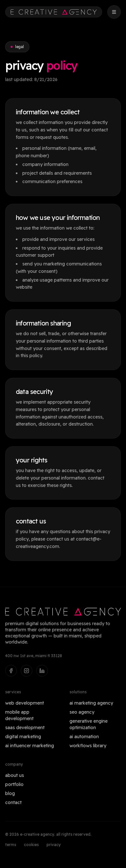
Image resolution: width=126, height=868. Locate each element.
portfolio (14, 784)
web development (24, 703)
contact (13, 802)
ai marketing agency (91, 703)
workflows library (87, 746)
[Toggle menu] (114, 12)
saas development (25, 727)
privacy (54, 844)
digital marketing (23, 736)
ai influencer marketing (29, 746)
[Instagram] (26, 671)
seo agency (81, 712)
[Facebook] (11, 671)
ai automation (84, 736)
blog (10, 793)
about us (14, 775)
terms (10, 844)
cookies (31, 844)
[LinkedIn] (42, 671)
